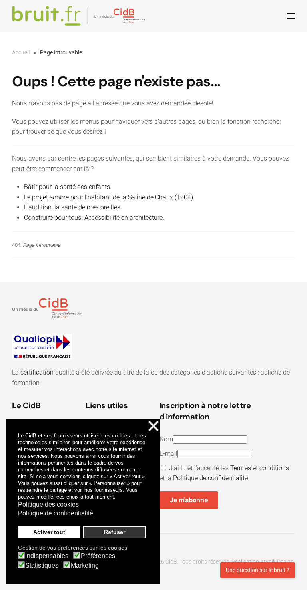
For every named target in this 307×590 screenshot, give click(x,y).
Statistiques (41, 565)
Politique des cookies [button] (48, 504)
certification (37, 372)
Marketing (85, 565)
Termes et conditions (259, 468)
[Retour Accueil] (80, 16)
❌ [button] (153, 426)
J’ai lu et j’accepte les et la (224, 473)
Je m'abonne (189, 500)
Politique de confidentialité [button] (55, 513)
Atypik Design (277, 561)
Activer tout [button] (49, 532)
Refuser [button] (114, 532)
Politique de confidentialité (210, 478)
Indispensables (46, 556)
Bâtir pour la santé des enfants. (68, 187)
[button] (291, 16)
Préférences (98, 556)
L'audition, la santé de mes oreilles (72, 207)
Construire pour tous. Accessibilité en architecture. (94, 218)
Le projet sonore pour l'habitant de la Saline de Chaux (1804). (109, 197)
